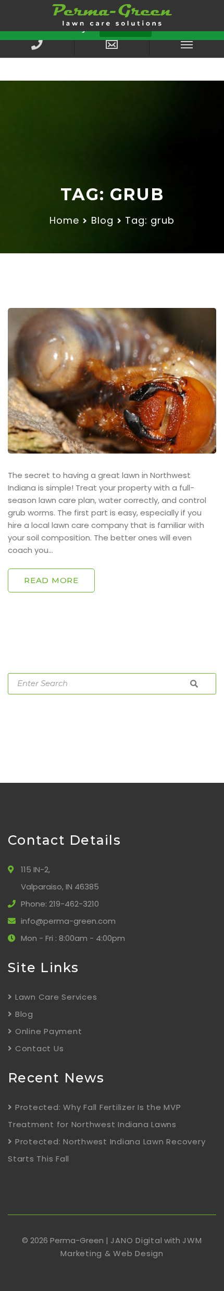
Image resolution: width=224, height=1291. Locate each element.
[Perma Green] (112, 14)
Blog (102, 220)
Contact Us (39, 1048)
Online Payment (48, 1031)
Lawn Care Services (56, 996)
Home (64, 220)
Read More (51, 580)
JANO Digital (136, 1240)
